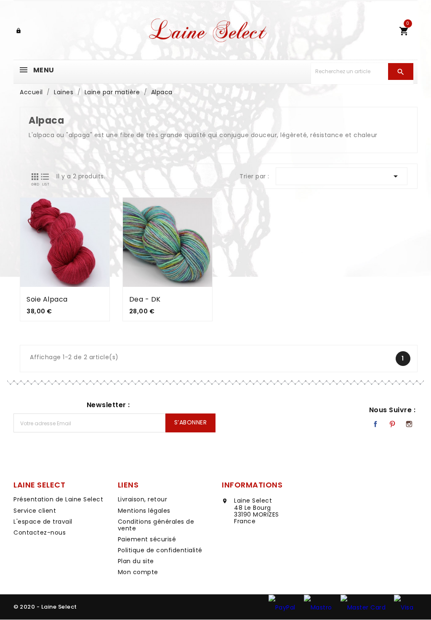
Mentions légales (144, 510)
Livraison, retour (143, 499)
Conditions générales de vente (156, 525)
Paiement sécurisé (147, 539)
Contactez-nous (39, 532)
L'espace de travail (42, 521)
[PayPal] (282, 607)
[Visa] (403, 607)
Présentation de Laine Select (58, 499)
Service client (34, 510)
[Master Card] (363, 607)
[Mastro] (318, 607)
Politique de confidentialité (160, 550)
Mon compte (138, 572)
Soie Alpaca (47, 299)
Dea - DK (145, 299)
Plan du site (136, 561)
